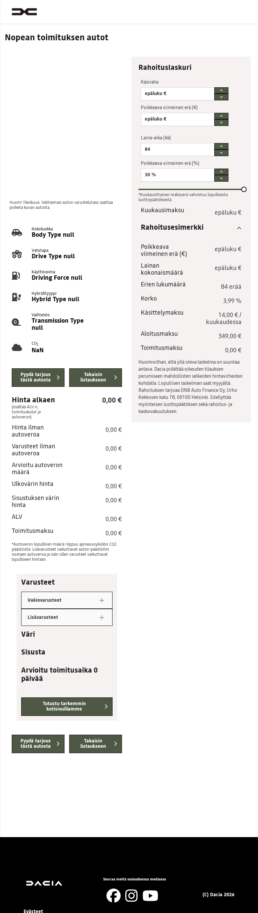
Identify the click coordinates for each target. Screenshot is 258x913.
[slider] (244, 189)
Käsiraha (150, 82)
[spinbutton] (177, 93)
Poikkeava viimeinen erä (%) (170, 163)
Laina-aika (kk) (156, 138)
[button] (101, 600)
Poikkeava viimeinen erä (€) (169, 107)
